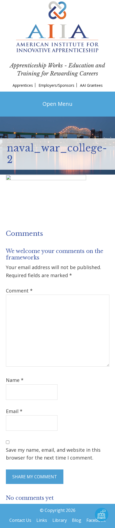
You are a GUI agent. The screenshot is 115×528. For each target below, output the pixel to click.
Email (14, 411)
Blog (76, 520)
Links (41, 520)
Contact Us (20, 520)
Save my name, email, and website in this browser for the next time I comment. (53, 454)
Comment (19, 290)
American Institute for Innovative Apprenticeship (57, 27)
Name (15, 380)
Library (59, 520)
